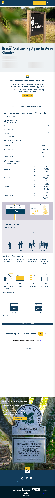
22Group (44, 493)
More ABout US (27, 95)
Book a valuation (20, 418)
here (41, 340)
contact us (7, 418)
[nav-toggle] (52, 3)
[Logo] (7, 2)
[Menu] (48, 3)
